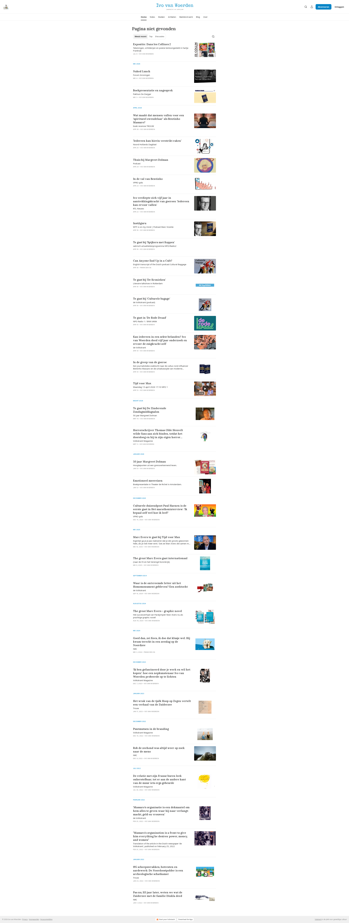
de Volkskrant (139, 347)
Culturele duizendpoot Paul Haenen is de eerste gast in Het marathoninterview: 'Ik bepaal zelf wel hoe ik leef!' (160, 509)
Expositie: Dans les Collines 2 (152, 44)
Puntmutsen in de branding (151, 729)
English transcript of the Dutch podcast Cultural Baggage (159, 264)
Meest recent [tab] (141, 36)
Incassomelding (46, 919)
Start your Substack (167, 919)
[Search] (306, 7)
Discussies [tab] (159, 36)
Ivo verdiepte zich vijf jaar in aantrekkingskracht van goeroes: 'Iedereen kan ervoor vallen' (161, 201)
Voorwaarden (34, 919)
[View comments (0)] (154, 81)
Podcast (136, 163)
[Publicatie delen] (312, 7)
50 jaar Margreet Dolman (145, 415)
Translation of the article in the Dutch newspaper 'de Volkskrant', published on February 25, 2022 (157, 845)
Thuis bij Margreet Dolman (150, 159)
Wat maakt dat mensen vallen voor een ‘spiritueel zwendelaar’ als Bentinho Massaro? (158, 119)
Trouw (136, 708)
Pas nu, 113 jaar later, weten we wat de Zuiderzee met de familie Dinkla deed (157, 894)
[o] (205, 388)
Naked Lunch (141, 71)
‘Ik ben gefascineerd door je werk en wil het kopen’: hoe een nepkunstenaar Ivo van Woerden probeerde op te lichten (161, 673)
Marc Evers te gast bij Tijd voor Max (156, 537)
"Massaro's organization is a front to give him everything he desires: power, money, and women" (160, 836)
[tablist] (149, 36)
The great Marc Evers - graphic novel (157, 611)
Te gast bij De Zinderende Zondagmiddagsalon (149, 410)
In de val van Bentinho (148, 178)
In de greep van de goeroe (150, 362)
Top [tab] (150, 36)
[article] (174, 50)
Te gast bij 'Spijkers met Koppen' (154, 242)
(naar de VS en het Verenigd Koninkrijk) (151, 562)
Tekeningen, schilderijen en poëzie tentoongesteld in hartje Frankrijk (160, 49)
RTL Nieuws (138, 208)
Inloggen (339, 6)
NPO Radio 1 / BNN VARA (145, 321)
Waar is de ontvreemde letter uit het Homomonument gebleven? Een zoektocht (160, 584)
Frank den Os (145, 268)
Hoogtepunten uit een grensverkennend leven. (155, 465)
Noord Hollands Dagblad (144, 144)
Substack (318, 919)
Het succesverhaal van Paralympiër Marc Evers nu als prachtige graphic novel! (158, 616)
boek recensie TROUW (143, 126)
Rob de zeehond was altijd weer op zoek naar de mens (159, 749)
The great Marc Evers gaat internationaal (160, 558)
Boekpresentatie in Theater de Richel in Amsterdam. (157, 484)
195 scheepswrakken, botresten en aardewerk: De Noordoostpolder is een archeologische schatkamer (158, 870)
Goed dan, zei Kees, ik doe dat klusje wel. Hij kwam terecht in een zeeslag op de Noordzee (161, 641)
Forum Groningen (141, 75)
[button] (143, 17)
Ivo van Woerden (146, 54)
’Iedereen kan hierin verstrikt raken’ (157, 140)
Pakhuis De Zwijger (142, 94)
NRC (135, 649)
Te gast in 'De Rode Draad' (149, 317)
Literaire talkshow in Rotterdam (148, 283)
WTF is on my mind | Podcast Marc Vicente (153, 227)
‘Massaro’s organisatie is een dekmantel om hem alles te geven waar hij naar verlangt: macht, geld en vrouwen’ (161, 811)
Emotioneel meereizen (148, 480)
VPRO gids (138, 182)
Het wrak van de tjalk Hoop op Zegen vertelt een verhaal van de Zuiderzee (162, 702)
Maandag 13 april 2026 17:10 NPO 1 (150, 387)
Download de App (185, 919)
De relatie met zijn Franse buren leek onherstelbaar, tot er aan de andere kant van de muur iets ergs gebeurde (159, 779)
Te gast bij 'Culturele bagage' (151, 298)
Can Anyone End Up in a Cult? (152, 260)
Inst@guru (139, 223)
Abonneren (323, 6)
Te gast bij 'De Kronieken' (149, 279)
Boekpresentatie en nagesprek (153, 90)
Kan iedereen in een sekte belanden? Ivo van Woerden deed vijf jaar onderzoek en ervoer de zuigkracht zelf (160, 340)
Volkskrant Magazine (143, 441)
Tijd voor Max (142, 383)
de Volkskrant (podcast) (144, 302)
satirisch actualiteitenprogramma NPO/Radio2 (154, 246)
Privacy (25, 919)
